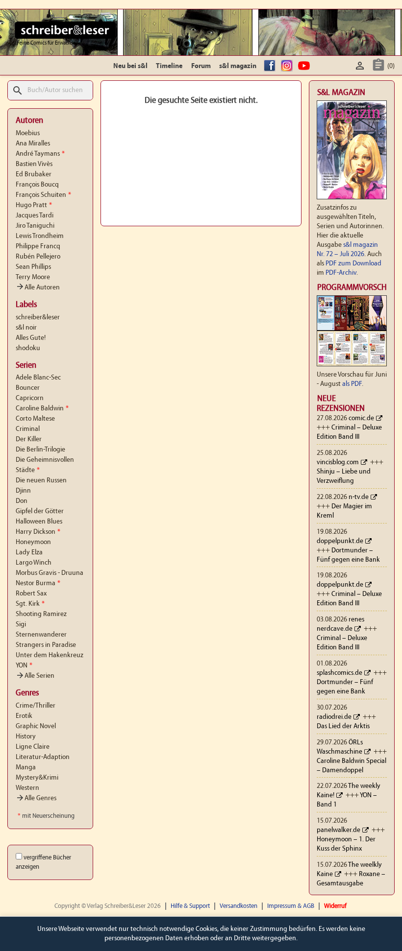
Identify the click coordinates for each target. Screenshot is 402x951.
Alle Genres (36, 798)
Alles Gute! (31, 338)
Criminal (28, 429)
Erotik (24, 716)
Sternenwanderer (41, 635)
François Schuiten (43, 195)
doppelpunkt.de (340, 541)
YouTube (305, 66)
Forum (201, 66)
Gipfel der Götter (40, 511)
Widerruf (335, 906)
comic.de (361, 418)
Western (27, 788)
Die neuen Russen (41, 480)
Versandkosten (238, 906)
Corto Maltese (35, 419)
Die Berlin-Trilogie (40, 449)
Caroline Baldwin (42, 408)
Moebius (28, 133)
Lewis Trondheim (40, 236)
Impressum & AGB (290, 906)
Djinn (23, 491)
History (26, 736)
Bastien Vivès (34, 164)
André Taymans (40, 154)
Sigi (21, 624)
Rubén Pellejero (38, 257)
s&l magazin (237, 66)
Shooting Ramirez (41, 614)
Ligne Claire (33, 747)
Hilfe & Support (190, 906)
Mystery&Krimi (37, 778)
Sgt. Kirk (30, 604)
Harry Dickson (38, 532)
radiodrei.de (334, 717)
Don (21, 501)
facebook (271, 66)
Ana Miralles (33, 143)
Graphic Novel (36, 726)
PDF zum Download (353, 263)
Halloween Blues (39, 521)
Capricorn (30, 398)
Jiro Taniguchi (35, 226)
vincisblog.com (338, 462)
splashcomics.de (339, 673)
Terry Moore (33, 277)
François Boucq (37, 185)
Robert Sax (31, 593)
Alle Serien (35, 676)
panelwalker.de (338, 830)
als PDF (352, 384)
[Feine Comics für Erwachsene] (65, 30)
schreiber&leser (38, 317)
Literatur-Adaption (43, 757)
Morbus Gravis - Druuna (49, 573)
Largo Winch (33, 563)
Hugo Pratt (34, 205)
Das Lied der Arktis (343, 726)
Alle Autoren (38, 287)
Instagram (288, 66)
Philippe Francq (38, 246)
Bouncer (28, 388)
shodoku (28, 348)
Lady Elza (29, 552)
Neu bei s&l (130, 66)
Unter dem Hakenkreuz (49, 655)
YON (24, 665)
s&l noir (26, 328)
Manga (26, 767)
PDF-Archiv (341, 273)
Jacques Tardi (34, 215)
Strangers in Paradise (46, 645)
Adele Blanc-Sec (38, 377)
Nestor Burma (38, 583)
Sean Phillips (33, 267)
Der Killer (29, 439)
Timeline (169, 66)
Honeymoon (33, 542)
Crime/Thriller (35, 706)
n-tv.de (359, 497)
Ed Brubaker (33, 174)
